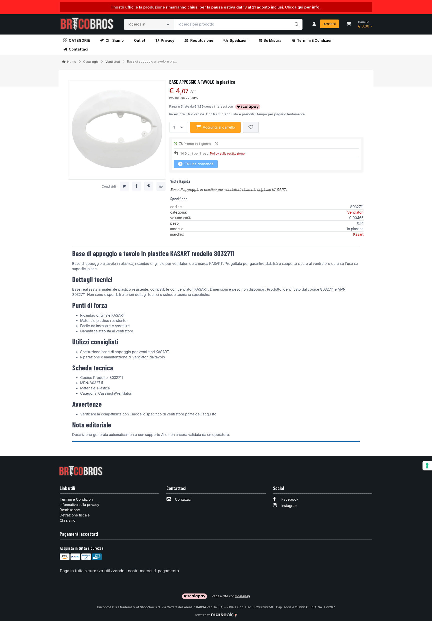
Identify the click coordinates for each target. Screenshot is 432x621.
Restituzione (201, 40)
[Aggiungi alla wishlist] (251, 127)
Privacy (167, 40)
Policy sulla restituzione (227, 153)
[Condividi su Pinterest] (148, 186)
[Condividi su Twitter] (124, 186)
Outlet (139, 40)
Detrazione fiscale (75, 515)
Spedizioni (239, 40)
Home (71, 62)
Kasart (358, 234)
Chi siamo (115, 40)
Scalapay (242, 596)
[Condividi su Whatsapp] (161, 186)
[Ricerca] (296, 19)
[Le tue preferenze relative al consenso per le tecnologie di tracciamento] (427, 465)
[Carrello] (348, 24)
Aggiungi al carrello (219, 127)
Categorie (79, 40)
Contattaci (78, 49)
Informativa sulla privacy (79, 504)
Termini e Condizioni (315, 40)
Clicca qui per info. (302, 7)
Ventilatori (113, 62)
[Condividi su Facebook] (136, 186)
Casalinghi (90, 62)
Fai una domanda (199, 164)
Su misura (273, 40)
